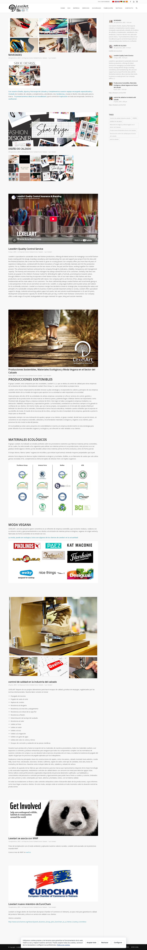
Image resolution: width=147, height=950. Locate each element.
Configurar (118, 942)
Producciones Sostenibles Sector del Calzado (123, 130)
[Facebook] (130, 1)
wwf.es (28, 852)
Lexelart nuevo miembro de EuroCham (29, 904)
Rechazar (104, 942)
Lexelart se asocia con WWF (23, 838)
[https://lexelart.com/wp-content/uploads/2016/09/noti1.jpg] (83, 667)
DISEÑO (135, 118)
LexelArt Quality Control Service (25, 248)
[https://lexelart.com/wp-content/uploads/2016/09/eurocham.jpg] (53, 883)
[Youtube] (133, 1)
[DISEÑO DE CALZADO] (53, 129)
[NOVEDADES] (53, 35)
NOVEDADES (15, 54)
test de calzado (114, 139)
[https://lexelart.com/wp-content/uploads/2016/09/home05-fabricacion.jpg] (53, 626)
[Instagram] (137, 1)
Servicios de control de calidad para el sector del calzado (123, 135)
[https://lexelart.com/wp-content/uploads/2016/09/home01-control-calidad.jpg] (53, 666)
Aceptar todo (91, 942)
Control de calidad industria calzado (120, 118)
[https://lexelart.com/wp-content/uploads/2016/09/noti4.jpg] (53, 818)
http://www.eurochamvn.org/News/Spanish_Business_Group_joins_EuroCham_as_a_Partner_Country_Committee (47, 922)
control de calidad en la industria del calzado (32, 681)
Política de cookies (63, 945)
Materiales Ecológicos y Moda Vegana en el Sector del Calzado (122, 126)
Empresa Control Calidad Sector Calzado (35, 58)
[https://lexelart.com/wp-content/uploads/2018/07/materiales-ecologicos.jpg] (53, 338)
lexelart (54, 58)
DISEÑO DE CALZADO (19, 148)
